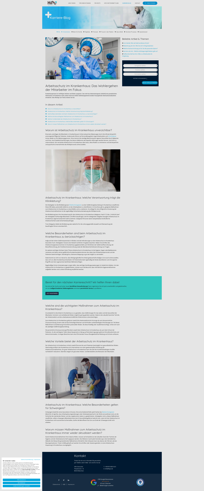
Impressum (37, 459)
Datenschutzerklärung (27, 459)
